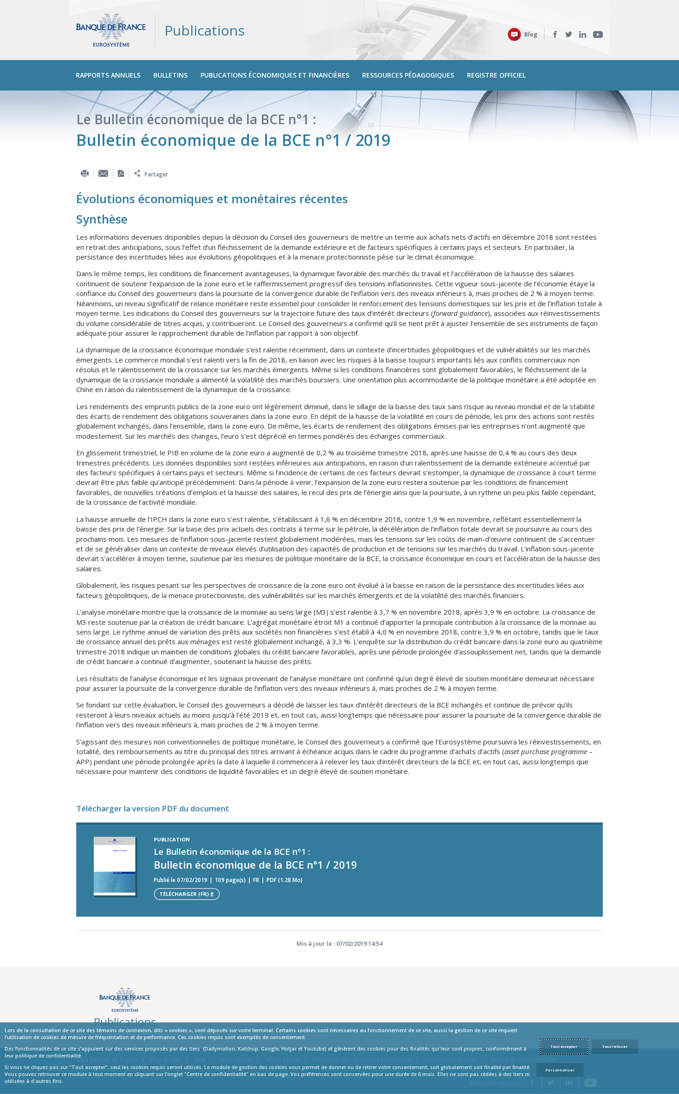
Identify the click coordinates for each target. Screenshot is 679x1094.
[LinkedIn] (582, 35)
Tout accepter (564, 1046)
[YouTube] (598, 35)
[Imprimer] (84, 173)
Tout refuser (615, 1046)
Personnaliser (560, 1070)
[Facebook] (555, 35)
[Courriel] (103, 173)
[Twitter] (568, 35)
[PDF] (120, 173)
